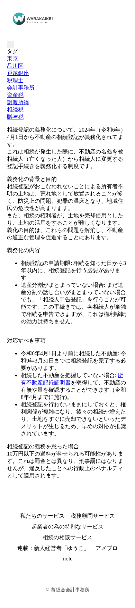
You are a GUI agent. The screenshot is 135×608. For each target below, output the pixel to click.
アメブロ (107, 548)
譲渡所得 (18, 102)
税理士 (15, 80)
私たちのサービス (42, 516)
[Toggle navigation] (10, 44)
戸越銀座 (18, 73)
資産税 (15, 95)
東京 (12, 58)
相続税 (15, 110)
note (67, 558)
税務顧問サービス (93, 516)
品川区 (15, 66)
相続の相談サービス (67, 537)
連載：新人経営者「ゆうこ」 (53, 548)
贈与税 (15, 117)
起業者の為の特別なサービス (68, 527)
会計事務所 (21, 88)
